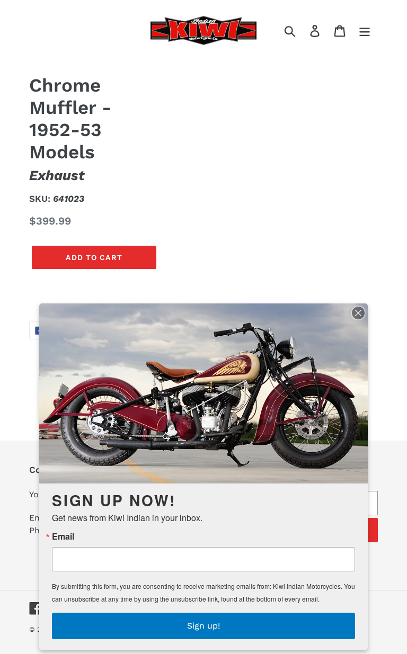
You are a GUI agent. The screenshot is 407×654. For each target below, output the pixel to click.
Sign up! (203, 626)
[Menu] (365, 30)
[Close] (358, 313)
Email (63, 536)
